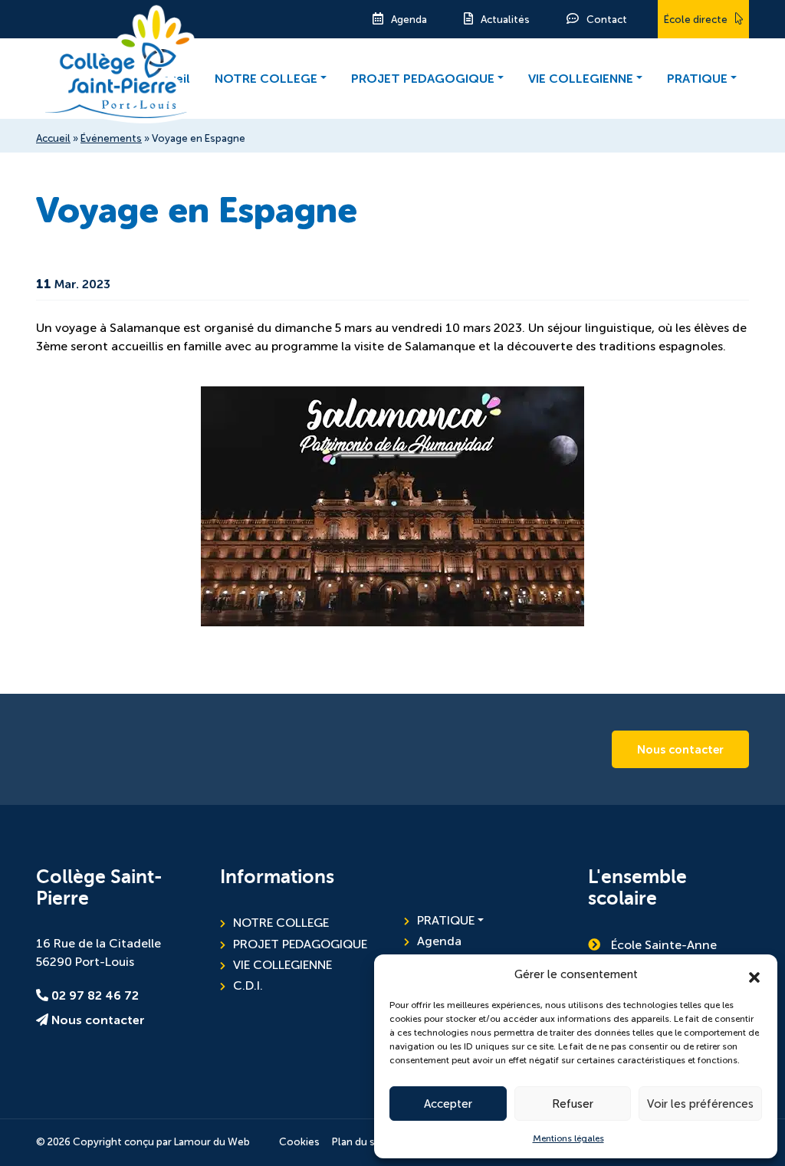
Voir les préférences (700, 1104)
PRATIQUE (697, 79)
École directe (696, 19)
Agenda (409, 19)
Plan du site (360, 1142)
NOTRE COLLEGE (266, 79)
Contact (606, 19)
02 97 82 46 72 (93, 996)
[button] (754, 974)
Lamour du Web (212, 1142)
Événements (111, 138)
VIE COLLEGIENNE (580, 79)
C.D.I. (248, 985)
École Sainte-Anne (662, 944)
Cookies (299, 1142)
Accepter (448, 1104)
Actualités (505, 19)
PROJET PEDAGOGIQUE (422, 79)
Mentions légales (568, 1138)
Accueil (53, 138)
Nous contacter (680, 749)
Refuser (572, 1104)
